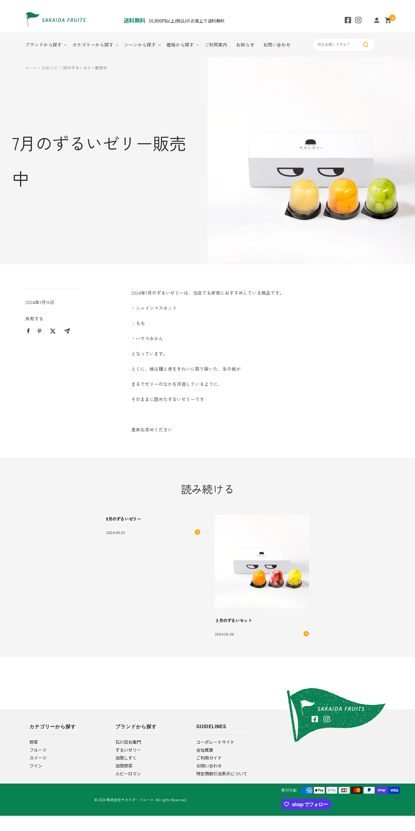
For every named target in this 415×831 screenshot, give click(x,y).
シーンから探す (140, 44)
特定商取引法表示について (221, 773)
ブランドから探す (43, 44)
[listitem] (28, 331)
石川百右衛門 (128, 742)
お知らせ (245, 44)
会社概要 (204, 750)
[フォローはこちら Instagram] (358, 20)
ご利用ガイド (209, 758)
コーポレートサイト (215, 742)
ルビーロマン (128, 773)
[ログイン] (376, 20)
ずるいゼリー (128, 750)
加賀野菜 (123, 766)
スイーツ (37, 758)
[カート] (388, 20)
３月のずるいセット (233, 620)
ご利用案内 (215, 44)
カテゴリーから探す (92, 44)
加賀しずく (126, 758)
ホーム (31, 68)
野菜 (33, 742)
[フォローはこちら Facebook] (348, 20)
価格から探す (180, 44)
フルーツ (37, 750)
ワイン (35, 766)
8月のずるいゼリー (123, 519)
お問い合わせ (276, 44)
